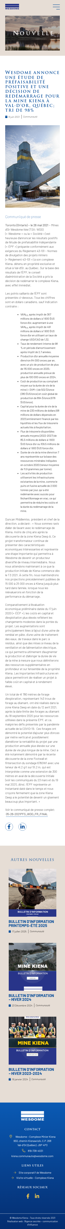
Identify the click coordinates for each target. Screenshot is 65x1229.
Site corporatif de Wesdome (35, 1172)
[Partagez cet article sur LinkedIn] (22, 827)
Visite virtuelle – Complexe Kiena (35, 1177)
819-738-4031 (35, 1150)
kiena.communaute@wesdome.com (32, 1156)
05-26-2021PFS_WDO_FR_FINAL (27, 814)
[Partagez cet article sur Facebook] (9, 827)
